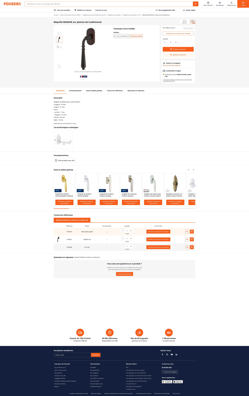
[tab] (72, 220)
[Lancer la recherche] (195, 4)
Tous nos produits (63, 10)
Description (60, 91)
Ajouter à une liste (179, 55)
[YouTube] (172, 354)
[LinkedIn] (176, 354)
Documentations (75, 91)
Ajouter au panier (179, 49)
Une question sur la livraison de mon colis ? (139, 375)
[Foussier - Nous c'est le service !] (12, 3)
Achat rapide (190, 10)
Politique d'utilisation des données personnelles (118, 393)
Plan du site (176, 393)
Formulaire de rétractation (133, 386)
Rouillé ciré (124, 36)
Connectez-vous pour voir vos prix (178, 33)
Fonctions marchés (60, 384)
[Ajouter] (175, 42)
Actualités (93, 367)
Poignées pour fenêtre (114, 15)
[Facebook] (162, 354)
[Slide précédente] (189, 170)
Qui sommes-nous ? (60, 367)
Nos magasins (94, 373)
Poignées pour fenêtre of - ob (131, 15)
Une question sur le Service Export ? (136, 381)
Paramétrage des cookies (143, 393)
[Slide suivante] (193, 170)
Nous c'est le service (60, 370)
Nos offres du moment (96, 378)
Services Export (94, 381)
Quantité (165, 39)
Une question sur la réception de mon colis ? (139, 378)
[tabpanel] (124, 237)
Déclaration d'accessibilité (162, 393)
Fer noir (116, 36)
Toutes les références (115, 91)
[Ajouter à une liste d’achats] (187, 232)
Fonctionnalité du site (96, 384)
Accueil (56, 15)
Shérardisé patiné (136, 36)
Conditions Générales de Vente (78, 393)
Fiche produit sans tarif (66, 160)
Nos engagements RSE (167, 10)
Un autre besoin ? (131, 384)
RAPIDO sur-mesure (84, 10)
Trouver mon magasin (170, 372)
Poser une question (125, 274)
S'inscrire (95, 355)
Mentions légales (96, 393)
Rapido (56, 386)
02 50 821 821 (167, 368)
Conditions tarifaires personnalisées (65, 381)
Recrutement (58, 373)
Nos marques (94, 375)
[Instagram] (167, 354)
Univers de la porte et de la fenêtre (70, 15)
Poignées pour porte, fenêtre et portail (94, 15)
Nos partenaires (95, 370)
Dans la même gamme (94, 91)
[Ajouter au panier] (192, 232)
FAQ (127, 367)
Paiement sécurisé (95, 386)
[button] (88, 50)
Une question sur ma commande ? (136, 373)
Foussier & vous (101, 10)
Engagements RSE (59, 378)
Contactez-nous (130, 389)
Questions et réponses (136, 91)
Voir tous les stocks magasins (172, 65)
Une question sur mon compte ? (135, 370)
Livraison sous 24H (60, 375)
